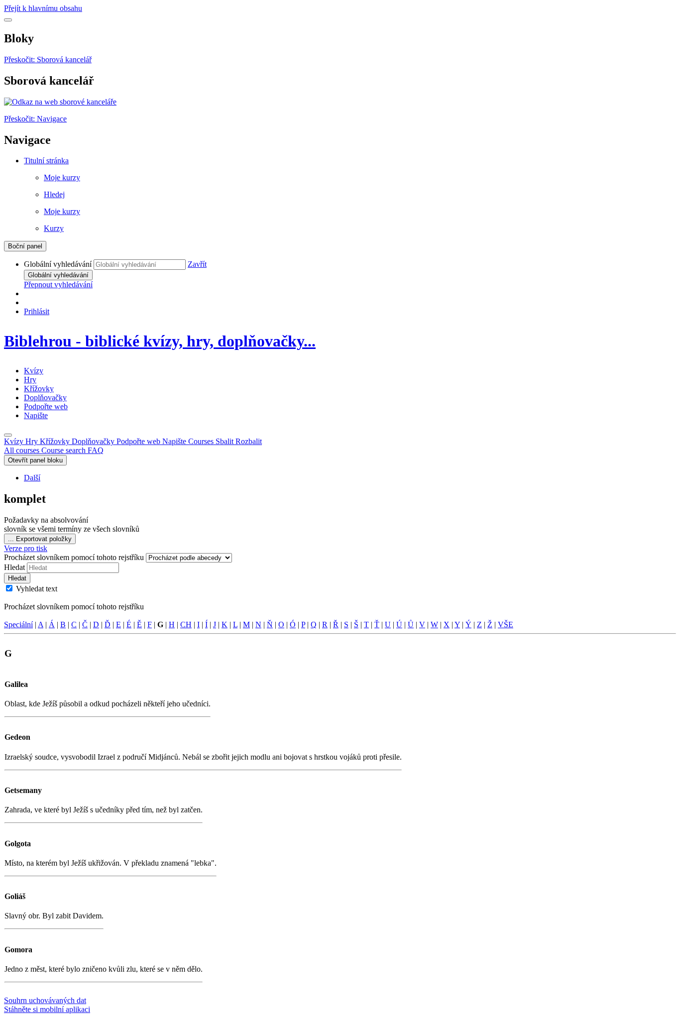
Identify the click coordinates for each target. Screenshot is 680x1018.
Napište (36, 415)
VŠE (505, 624)
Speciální (18, 624)
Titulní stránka (46, 160)
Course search (64, 450)
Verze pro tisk (25, 548)
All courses (22, 450)
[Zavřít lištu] (8, 435)
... (40, 539)
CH (186, 624)
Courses (225, 441)
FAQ (96, 450)
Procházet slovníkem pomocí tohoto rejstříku (75, 557)
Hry (30, 379)
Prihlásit (36, 311)
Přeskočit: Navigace (35, 118)
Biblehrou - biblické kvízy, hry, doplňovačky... (160, 341)
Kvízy (33, 370)
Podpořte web (46, 406)
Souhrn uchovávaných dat (45, 1000)
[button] (197, 264)
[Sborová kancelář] (60, 102)
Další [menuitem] (32, 477)
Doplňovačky (45, 397)
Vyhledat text (36, 588)
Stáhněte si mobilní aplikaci (47, 1009)
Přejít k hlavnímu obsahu (43, 8)
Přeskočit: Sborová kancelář (48, 59)
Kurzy (54, 228)
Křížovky (39, 388)
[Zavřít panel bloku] (8, 19)
